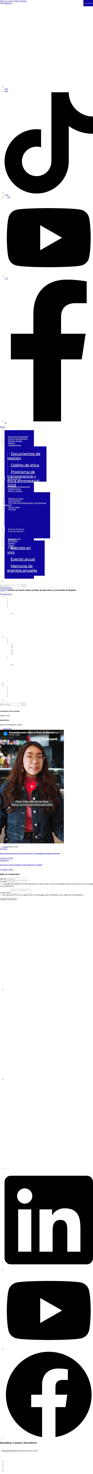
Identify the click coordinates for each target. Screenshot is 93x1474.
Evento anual (23, 559)
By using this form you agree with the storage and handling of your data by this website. (43, 895)
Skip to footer (21, 1)
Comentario (5, 893)
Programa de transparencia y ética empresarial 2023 (47, 628)
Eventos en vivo (19, 549)
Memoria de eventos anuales (22, 568)
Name (2, 879)
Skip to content (7, 1)
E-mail (3, 881)
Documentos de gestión (23, 455)
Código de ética (25, 465)
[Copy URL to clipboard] (16, 716)
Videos (3, 590)
